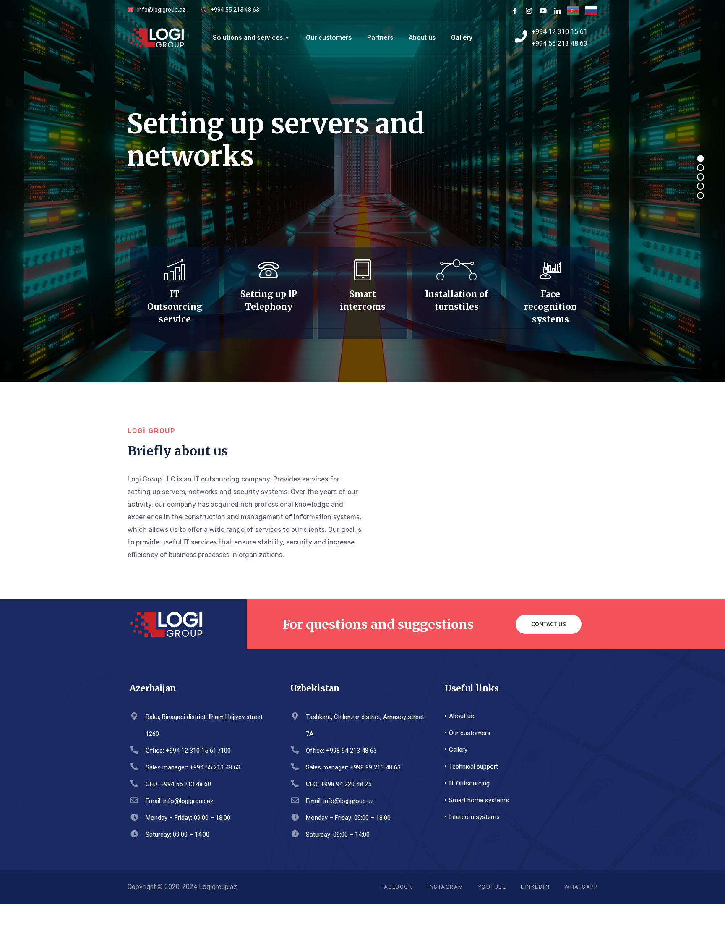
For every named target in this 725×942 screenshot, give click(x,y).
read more (172, 340)
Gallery (461, 38)
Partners (380, 38)
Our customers (329, 38)
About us (422, 38)
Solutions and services (248, 38)
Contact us (548, 624)
